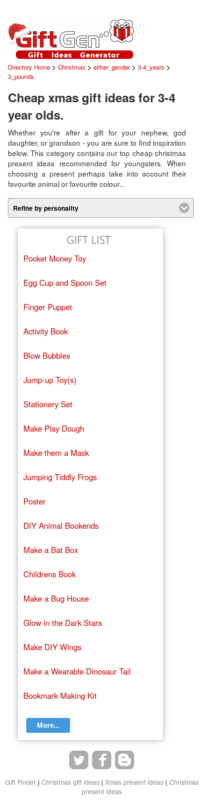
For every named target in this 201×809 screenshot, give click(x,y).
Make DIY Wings (52, 647)
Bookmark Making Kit (60, 695)
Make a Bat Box (50, 549)
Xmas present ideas (134, 782)
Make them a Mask (56, 452)
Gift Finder (20, 782)
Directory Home (29, 67)
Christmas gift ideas (71, 782)
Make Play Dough (53, 428)
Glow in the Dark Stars (62, 622)
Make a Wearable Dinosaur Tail (77, 671)
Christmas (72, 67)
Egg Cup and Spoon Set (65, 282)
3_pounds (21, 76)
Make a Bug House (56, 598)
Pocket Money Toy (54, 258)
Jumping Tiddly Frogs (60, 477)
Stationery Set (47, 404)
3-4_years (151, 67)
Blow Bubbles (46, 355)
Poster (34, 501)
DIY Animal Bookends (61, 525)
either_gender (111, 67)
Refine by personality (46, 208)
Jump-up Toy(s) (50, 379)
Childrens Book (49, 574)
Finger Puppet (47, 306)
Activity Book (45, 331)
